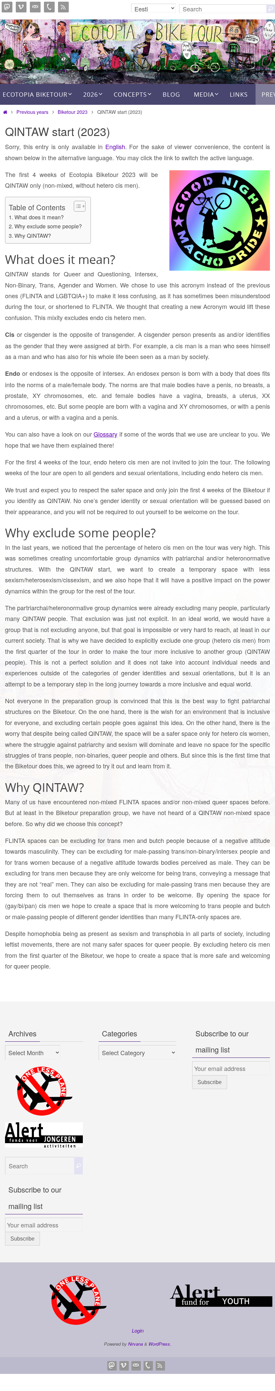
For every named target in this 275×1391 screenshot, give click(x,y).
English (115, 146)
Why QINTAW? (32, 235)
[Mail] (35, 7)
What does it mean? (39, 217)
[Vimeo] (21, 7)
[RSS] (63, 7)
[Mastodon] (7, 7)
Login (138, 1330)
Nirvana (135, 1344)
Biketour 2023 (73, 111)
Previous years (32, 111)
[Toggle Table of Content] (76, 206)
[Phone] (49, 7)
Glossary (105, 434)
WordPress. (160, 1344)
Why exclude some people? (48, 226)
